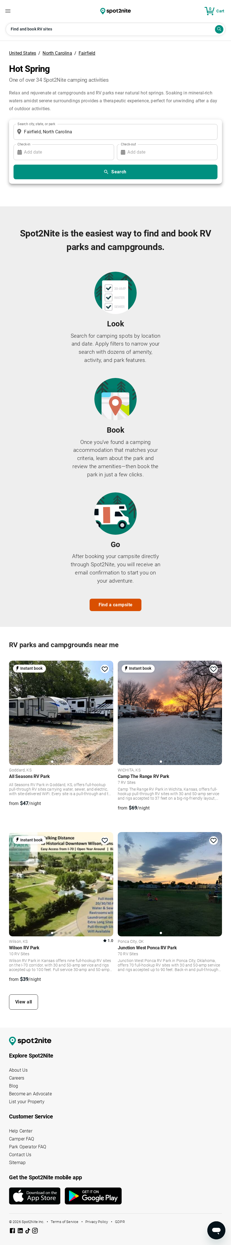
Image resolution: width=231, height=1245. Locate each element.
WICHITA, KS (129, 770)
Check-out (128, 144)
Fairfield (87, 53)
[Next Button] (107, 711)
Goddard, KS (20, 770)
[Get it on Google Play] (93, 1198)
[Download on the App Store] (37, 1195)
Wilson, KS (18, 941)
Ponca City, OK (131, 941)
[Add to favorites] (104, 669)
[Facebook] (13, 1231)
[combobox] (114, 132)
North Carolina (57, 53)
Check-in (23, 144)
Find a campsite (116, 604)
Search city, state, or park (36, 124)
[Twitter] (28, 1231)
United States (22, 53)
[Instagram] (35, 1231)
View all (23, 1002)
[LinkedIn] (21, 1231)
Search (118, 171)
